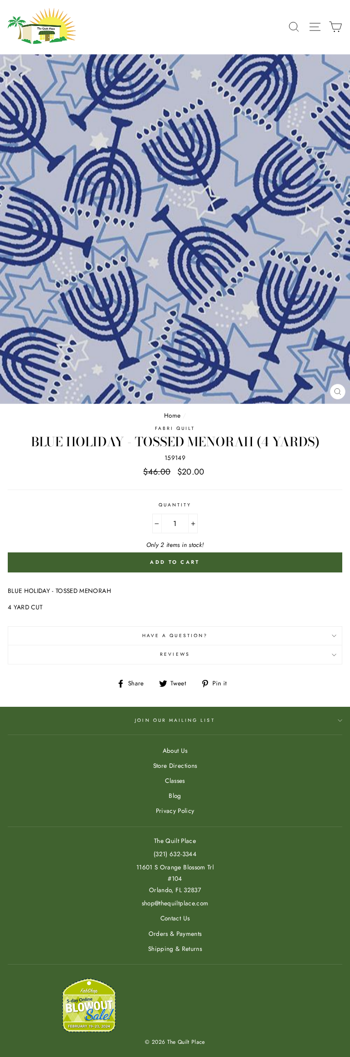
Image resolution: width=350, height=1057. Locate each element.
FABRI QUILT (175, 428)
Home (172, 415)
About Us (175, 750)
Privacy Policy (175, 810)
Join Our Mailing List (175, 720)
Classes (175, 780)
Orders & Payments (175, 933)
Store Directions (175, 765)
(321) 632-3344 (175, 853)
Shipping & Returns (175, 948)
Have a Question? (175, 635)
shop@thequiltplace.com (175, 903)
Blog (175, 795)
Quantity (175, 504)
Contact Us (175, 918)
